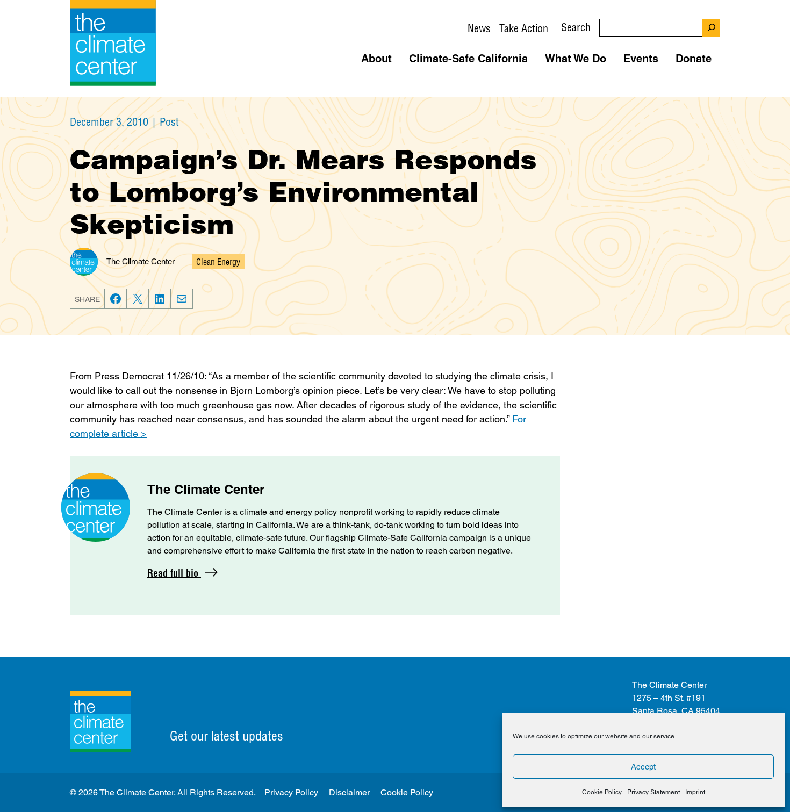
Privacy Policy (291, 792)
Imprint (695, 792)
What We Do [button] (575, 58)
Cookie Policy (602, 792)
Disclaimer (349, 792)
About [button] (376, 58)
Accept (643, 766)
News (479, 28)
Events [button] (640, 58)
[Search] (711, 28)
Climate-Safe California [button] (468, 58)
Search (576, 27)
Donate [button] (694, 58)
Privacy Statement (653, 792)
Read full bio (174, 573)
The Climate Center (140, 261)
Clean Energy (218, 261)
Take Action (523, 28)
